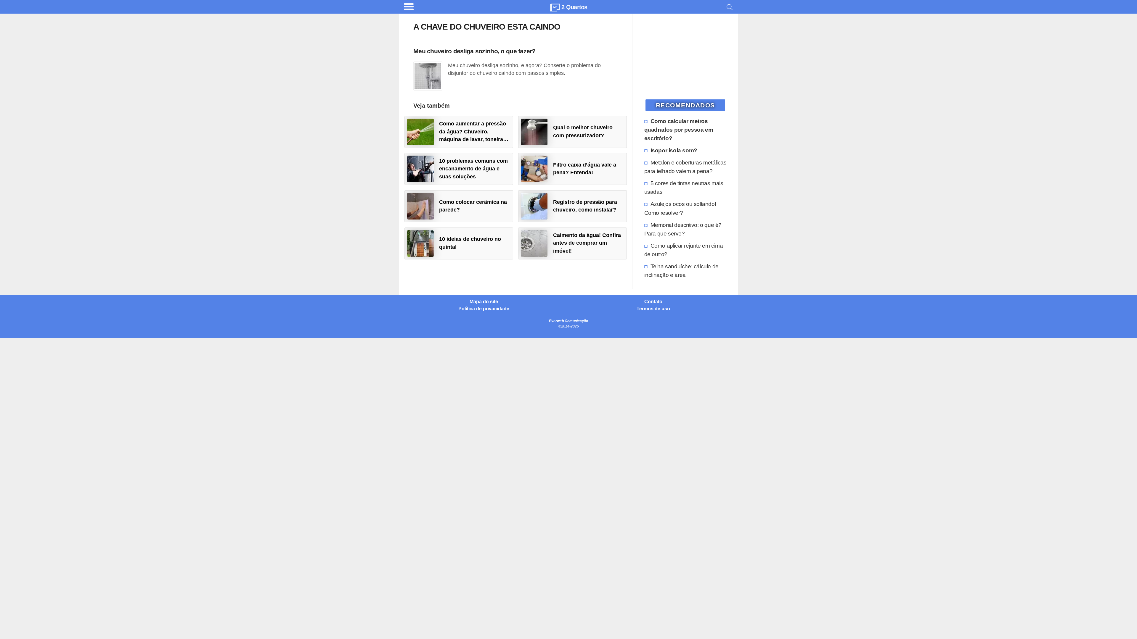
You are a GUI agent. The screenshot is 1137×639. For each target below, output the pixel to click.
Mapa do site (484, 301)
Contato (653, 301)
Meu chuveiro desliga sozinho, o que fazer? (474, 51)
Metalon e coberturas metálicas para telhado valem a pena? (685, 166)
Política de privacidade (483, 308)
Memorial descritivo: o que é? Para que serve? (683, 229)
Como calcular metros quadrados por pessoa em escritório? (678, 129)
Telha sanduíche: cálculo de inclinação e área (681, 270)
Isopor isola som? (674, 150)
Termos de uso (653, 308)
